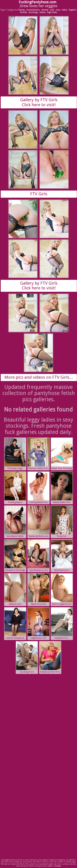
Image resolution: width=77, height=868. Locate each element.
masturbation (33, 10)
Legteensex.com (38, 638)
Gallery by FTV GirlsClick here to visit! (38, 102)
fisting (21, 10)
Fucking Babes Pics (38, 502)
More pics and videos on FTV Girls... (38, 377)
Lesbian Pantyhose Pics (15, 638)
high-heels (52, 12)
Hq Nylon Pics (61, 638)
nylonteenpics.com (38, 570)
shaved (44, 10)
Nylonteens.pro (61, 570)
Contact (58, 866)
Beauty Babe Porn (61, 502)
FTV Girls (38, 193)
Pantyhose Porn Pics (50, 672)
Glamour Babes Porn (38, 468)
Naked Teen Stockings (62, 468)
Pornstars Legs (15, 468)
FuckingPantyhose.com (37, 2)
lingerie (72, 10)
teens (64, 10)
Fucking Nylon (15, 502)
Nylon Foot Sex (38, 604)
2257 (50, 866)
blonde (23, 12)
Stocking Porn (27, 672)
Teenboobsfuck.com (38, 536)
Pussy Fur (61, 536)
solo (52, 10)
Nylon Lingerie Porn (61, 604)
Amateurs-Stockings (15, 570)
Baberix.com (15, 604)
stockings (33, 12)
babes (42, 12)
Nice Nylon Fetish (15, 536)
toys (58, 10)
